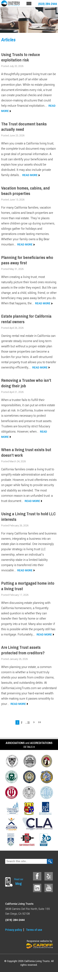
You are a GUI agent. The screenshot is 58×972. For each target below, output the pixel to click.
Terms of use (34, 930)
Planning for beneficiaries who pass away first (27, 260)
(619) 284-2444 (47, 4)
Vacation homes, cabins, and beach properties (25, 190)
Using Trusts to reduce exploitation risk (20, 57)
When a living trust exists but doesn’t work (26, 452)
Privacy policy (13, 930)
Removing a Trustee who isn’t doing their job (26, 383)
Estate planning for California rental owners (26, 318)
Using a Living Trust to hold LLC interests (28, 516)
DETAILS (28, 747)
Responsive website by (39, 941)
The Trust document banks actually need (24, 126)
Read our (18, 881)
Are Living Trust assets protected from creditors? (23, 650)
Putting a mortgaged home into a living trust (27, 585)
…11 (27, 722)
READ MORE (30, 175)
